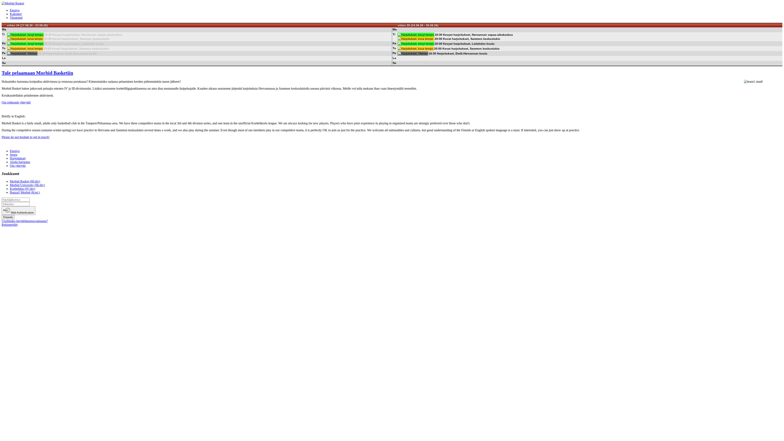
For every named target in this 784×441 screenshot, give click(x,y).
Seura (13, 154)
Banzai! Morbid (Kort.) (25, 192)
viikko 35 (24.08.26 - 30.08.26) (418, 25)
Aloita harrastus (20, 162)
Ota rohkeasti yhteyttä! (16, 102)
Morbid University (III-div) (27, 185)
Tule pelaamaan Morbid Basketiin (37, 73)
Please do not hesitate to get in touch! (25, 137)
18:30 (48, 34)
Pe (4, 53)
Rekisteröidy (10, 224)
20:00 (48, 38)
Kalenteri (16, 14)
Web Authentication (22, 212)
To (4, 48)
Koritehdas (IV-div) (22, 188)
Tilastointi (16, 17)
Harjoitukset (18, 158)
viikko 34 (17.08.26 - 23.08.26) (27, 25)
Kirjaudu (8, 217)
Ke (4, 43)
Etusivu (15, 10)
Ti (3, 34)
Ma (4, 29)
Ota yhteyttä (18, 165)
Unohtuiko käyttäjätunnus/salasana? (25, 221)
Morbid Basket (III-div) (25, 181)
